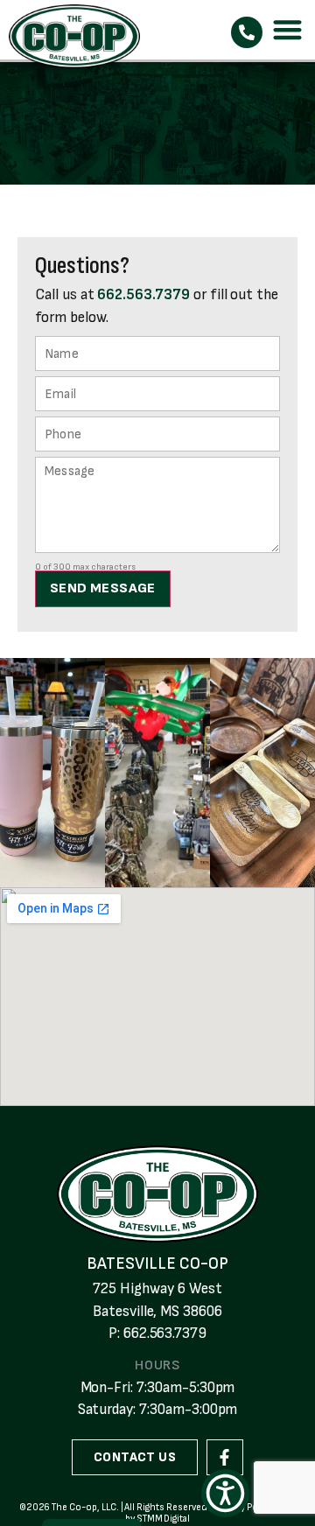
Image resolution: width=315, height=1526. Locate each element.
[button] (288, 30)
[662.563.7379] (246, 32)
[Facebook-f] (224, 1457)
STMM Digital (163, 1518)
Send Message (103, 588)
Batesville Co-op (157, 1264)
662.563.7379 (143, 295)
